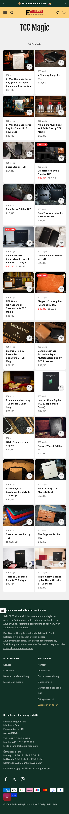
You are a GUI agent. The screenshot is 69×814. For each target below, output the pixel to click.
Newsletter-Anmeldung (16, 676)
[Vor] (65, 3)
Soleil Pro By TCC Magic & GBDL (48, 490)
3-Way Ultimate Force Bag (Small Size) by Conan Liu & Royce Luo (18, 82)
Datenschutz (45, 682)
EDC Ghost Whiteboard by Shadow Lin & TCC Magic (16, 306)
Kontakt (42, 664)
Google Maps (43, 768)
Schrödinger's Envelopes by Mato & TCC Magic (18, 492)
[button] (57, 12)
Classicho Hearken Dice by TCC (48, 172)
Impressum (44, 670)
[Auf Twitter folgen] (14, 779)
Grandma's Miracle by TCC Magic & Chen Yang (18, 404)
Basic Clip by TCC (16, 167)
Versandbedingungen (49, 687)
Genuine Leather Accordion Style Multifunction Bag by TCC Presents (50, 356)
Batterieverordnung (48, 676)
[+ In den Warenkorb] (29, 67)
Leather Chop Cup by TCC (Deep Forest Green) (49, 404)
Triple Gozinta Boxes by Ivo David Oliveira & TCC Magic (49, 580)
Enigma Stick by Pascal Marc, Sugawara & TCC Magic (15, 356)
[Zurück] (4, 3)
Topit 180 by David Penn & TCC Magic (16, 578)
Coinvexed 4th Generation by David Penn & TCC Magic (17, 259)
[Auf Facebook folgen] (5, 779)
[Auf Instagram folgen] (22, 779)
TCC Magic (10, 75)
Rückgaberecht (46, 699)
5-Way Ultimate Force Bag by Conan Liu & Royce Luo (18, 128)
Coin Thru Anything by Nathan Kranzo (50, 214)
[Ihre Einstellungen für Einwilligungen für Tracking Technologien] (3, 610)
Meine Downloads (13, 682)
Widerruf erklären (48, 704)
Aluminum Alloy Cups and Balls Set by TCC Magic (50, 128)
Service (7, 664)
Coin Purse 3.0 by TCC (18, 209)
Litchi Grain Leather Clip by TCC (17, 443)
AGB (40, 693)
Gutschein (8, 670)
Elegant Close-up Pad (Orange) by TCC (50, 303)
